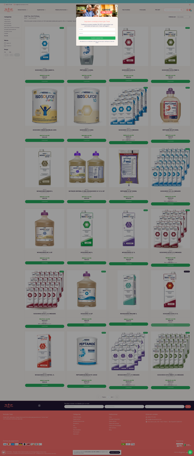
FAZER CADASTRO (97, 38)
